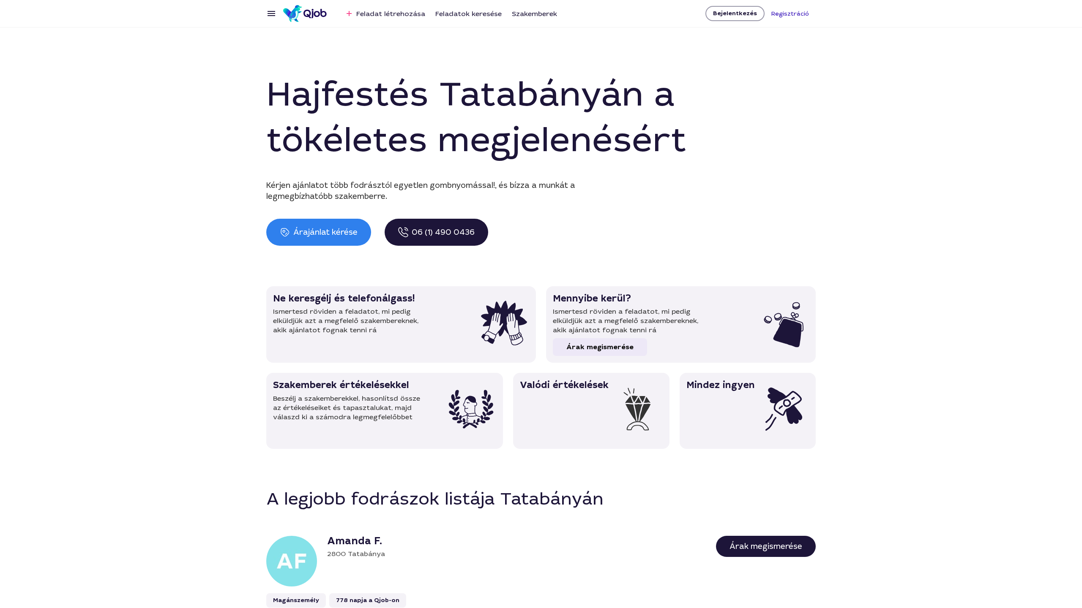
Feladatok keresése (468, 13)
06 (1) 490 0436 (443, 232)
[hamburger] (271, 13)
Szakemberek (534, 13)
